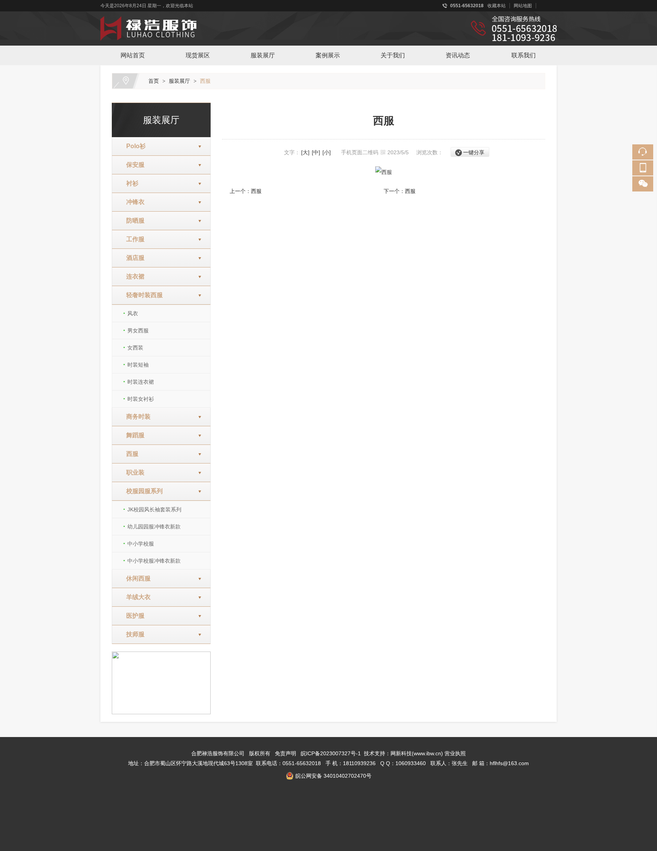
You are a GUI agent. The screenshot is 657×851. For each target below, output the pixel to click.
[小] (326, 152)
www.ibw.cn (427, 753)
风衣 (132, 313)
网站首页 (133, 55)
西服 (205, 81)
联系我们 (523, 55)
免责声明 (285, 753)
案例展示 (328, 55)
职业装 (132, 472)
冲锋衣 (132, 202)
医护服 (132, 615)
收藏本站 (496, 5)
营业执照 (455, 753)
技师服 (132, 634)
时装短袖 (138, 365)
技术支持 (374, 753)
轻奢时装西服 (141, 295)
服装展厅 (263, 55)
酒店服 (132, 258)
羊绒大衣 (135, 597)
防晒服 (132, 220)
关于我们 (393, 55)
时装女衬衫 (140, 399)
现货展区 (198, 55)
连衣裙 (132, 276)
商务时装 (135, 416)
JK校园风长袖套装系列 (154, 509)
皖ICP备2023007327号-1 (331, 753)
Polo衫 (133, 146)
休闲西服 (135, 578)
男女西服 (138, 330)
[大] (305, 152)
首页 (153, 81)
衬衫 (129, 183)
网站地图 (523, 5)
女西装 (135, 348)
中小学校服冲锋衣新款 (154, 561)
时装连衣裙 (140, 382)
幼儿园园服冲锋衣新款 (154, 527)
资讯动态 (458, 55)
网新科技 (401, 753)
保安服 (132, 164)
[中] (316, 152)
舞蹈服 (132, 435)
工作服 (132, 239)
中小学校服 (140, 544)
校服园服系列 (141, 491)
